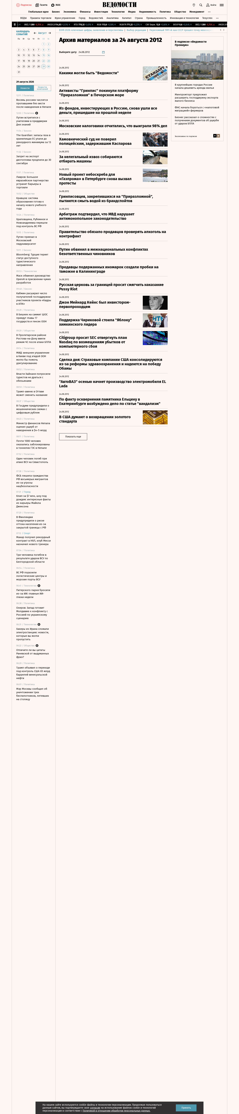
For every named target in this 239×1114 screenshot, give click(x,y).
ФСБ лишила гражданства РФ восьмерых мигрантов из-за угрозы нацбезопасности (32, 481)
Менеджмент (196, 11)
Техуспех (207, 18)
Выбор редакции (136, 30)
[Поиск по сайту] (201, 5)
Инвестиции (101, 11)
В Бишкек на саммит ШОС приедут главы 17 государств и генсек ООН (32, 318)
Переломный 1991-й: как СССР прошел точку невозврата (181, 30)
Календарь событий (23, 33)
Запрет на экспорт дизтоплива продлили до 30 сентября (33, 160)
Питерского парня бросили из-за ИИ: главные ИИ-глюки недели (33, 594)
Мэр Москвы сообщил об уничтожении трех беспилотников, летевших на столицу (32, 694)
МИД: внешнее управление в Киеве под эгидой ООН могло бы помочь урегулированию (32, 358)
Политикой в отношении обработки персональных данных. (116, 1110)
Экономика (70, 11)
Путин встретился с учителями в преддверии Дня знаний (31, 121)
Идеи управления (65, 18)
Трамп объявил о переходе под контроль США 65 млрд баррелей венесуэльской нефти (33, 673)
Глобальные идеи (38, 11)
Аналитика (113, 18)
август (42, 33)
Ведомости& (96, 18)
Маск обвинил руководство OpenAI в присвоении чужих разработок (33, 279)
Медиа (132, 11)
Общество (180, 11)
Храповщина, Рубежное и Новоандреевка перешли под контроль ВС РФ (32, 223)
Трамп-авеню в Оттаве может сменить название (31, 393)
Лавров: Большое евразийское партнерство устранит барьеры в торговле (32, 182)
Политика (165, 11)
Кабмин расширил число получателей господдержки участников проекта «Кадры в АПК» (33, 298)
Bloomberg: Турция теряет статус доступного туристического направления (32, 260)
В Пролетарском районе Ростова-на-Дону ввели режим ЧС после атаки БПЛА (33, 338)
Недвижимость (147, 11)
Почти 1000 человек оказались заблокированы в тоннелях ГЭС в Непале (33, 444)
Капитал (126, 18)
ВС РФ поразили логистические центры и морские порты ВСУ (31, 576)
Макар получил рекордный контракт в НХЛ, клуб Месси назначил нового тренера (33, 541)
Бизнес (56, 11)
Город (82, 18)
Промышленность (156, 18)
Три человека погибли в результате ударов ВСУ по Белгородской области (32, 558)
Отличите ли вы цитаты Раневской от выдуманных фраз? (32, 653)
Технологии (118, 11)
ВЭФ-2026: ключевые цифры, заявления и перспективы (91, 30)
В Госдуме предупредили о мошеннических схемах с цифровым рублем (32, 409)
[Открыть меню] (222, 5)
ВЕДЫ (23, 18)
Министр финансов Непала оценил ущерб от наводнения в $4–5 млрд (33, 427)
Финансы (85, 11)
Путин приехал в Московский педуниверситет (26, 240)
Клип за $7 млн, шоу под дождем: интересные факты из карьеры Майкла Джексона (33, 501)
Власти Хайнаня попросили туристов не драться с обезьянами (33, 377)
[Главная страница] (119, 5)
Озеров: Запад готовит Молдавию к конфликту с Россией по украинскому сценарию (32, 613)
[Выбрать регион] (194, 5)
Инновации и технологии (184, 18)
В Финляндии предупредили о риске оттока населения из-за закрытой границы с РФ (31, 522)
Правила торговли (40, 18)
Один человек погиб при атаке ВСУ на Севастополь (32, 460)
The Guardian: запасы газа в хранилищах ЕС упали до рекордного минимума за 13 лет (33, 140)
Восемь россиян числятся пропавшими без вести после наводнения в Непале (33, 103)
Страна (139, 18)
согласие (95, 1107)
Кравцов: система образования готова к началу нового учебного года (31, 203)
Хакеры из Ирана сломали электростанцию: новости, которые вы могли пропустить (32, 634)
